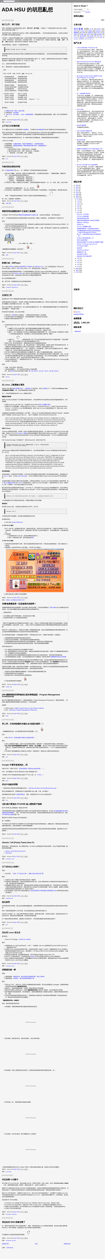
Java (75, 31)
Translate (87, 12)
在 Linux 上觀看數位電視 (13, 385)
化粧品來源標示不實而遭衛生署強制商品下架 (43, 890)
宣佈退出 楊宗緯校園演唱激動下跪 (23, 978)
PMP (7, 255)
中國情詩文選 (9, 111)
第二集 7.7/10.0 (43, 371)
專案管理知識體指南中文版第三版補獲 (19, 211)
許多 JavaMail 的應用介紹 (84, 131)
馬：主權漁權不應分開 (83, 93)
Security (14, 1240)
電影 (100, 34)
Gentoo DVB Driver (17, 522)
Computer (8, 287)
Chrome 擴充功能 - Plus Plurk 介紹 (87, 47)
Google (91, 36)
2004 (77, 272)
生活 (91, 29)
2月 (78, 264)
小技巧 (88, 34)
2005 (77, 270)
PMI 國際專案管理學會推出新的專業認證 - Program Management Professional (31, 696)
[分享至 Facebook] (25, 120)
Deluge (32, 956)
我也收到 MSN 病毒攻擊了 (13, 1222)
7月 (78, 210)
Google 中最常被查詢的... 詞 (15, 765)
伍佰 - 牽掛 (80, 109)
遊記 (91, 39)
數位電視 (18, 600)
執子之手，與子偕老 (11, 24)
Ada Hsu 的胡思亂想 (27, 9)
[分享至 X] (24, 120)
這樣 (32, 537)
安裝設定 (8, 600)
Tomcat (75, 37)
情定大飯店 (53, 607)
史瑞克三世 (7, 295)
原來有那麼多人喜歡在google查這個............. (31, 768)
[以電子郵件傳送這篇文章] (21, 120)
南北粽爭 (6, 902)
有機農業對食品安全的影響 (58, 656)
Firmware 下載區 (22, 433)
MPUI (18, 268)
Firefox (98, 32)
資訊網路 (83, 36)
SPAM (86, 39)
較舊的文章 (67, 1243)
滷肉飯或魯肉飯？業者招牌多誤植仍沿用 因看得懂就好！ (30, 145)
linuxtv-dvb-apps (22, 476)
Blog (90, 31)
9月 (78, 206)
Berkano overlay (18, 273)
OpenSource (15, 287)
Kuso (7, 780)
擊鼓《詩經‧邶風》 (20, 111)
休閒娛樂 (90, 37)
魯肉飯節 (26, 129)
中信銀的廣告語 (20, 794)
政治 (99, 29)
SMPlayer (12, 266)
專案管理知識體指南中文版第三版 (28, 215)
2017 (77, 189)
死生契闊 (15, 112)
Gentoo (98, 31)
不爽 (83, 32)
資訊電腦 (13, 600)
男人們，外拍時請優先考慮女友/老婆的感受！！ (23, 724)
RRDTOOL (99, 36)
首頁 (36, 1243)
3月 (78, 262)
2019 (77, 185)
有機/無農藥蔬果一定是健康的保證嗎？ (19, 604)
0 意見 (18, 119)
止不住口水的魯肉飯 (11, 126)
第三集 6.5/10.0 (53, 371)
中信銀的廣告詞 (9, 170)
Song (9, 122)
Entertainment (9, 898)
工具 (96, 37)
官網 (13, 315)
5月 (78, 258)
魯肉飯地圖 (40, 129)
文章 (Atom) (9, 1247)
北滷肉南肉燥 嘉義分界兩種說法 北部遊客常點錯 (28, 143)
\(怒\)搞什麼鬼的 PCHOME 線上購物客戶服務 (22, 804)
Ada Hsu (77, 312)
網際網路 (76, 32)
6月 (78, 212)
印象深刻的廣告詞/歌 (11, 166)
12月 (78, 200)
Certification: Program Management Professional (23, 710)
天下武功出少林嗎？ (11, 867)
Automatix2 (8, 853)
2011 (77, 191)
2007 (77, 198)
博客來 (45, 388)
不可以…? (40, 774)
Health (7, 686)
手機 (94, 34)
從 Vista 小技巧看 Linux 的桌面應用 (87, 164)
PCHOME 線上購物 (7, 814)
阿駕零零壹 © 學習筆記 (26, 266)
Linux (13, 858)
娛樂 (81, 39)
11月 (78, 202)
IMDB (12, 371)
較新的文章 (5, 1243)
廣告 (10, 203)
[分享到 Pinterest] (27, 120)
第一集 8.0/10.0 (33, 371)
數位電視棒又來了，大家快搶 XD (22, 388)
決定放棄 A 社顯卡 (10, 1179)
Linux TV (6, 476)
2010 (77, 192)
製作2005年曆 (81, 140)
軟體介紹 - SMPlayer (11, 263)
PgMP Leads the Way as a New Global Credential (29, 708)
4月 (78, 260)
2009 (77, 194)
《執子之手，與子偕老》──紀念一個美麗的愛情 (19, 114)
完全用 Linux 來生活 (11, 932)
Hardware (14, 1214)
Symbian (76, 39)
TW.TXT (20, 482)
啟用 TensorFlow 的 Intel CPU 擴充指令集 (89, 61)
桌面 (101, 37)
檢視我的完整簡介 (79, 314)
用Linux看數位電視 (44, 404)
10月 (78, 204)
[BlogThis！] (22, 120)
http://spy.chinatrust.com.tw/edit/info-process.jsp (42, 788)
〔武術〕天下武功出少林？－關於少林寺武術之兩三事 (27, 873)
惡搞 (7, 203)
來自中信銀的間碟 (10, 784)
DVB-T (23, 600)
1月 (78, 266)
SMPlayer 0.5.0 (39, 266)
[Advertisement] (81, 279)
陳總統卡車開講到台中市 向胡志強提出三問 (89, 148)
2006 (77, 268)
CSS (75, 36)
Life (7, 122)
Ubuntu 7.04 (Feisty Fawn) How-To (18, 842)
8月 (78, 208)
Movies (8, 377)
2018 (77, 187)
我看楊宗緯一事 (9, 970)
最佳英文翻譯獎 (81, 125)
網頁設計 (82, 37)
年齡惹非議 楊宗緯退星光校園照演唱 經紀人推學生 (29, 976)
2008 (77, 196)
